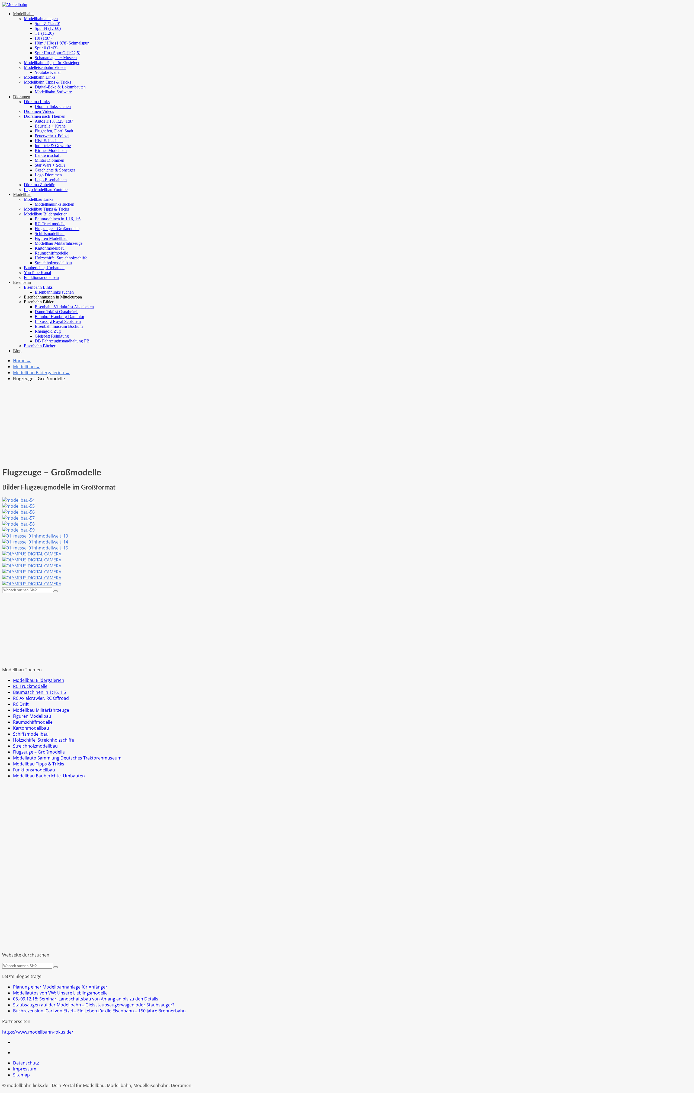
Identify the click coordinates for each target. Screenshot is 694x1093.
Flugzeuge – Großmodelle (57, 228)
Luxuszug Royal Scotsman (58, 321)
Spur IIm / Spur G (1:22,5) (57, 52)
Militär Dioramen (49, 160)
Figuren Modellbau (51, 238)
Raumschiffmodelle (51, 253)
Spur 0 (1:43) (46, 48)
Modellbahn (23, 13)
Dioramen (21, 96)
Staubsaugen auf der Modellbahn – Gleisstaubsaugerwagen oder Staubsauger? (93, 1005)
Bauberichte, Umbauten (44, 267)
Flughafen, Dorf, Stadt (54, 131)
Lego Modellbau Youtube (46, 189)
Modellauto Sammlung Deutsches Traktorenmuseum (67, 758)
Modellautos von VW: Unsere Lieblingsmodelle (60, 993)
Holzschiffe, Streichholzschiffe (61, 258)
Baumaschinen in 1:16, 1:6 (58, 219)
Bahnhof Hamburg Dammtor (59, 316)
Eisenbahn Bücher (39, 346)
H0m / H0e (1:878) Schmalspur (62, 43)
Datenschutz (26, 1063)
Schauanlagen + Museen (56, 57)
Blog (17, 350)
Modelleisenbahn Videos (45, 67)
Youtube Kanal (47, 72)
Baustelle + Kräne (50, 126)
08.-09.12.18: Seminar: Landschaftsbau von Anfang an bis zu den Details (85, 999)
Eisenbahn (22, 282)
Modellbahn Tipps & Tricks (47, 82)
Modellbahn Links (39, 77)
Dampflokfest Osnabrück (56, 311)
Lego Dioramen (48, 175)
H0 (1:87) (43, 38)
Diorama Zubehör (39, 184)
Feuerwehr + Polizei (52, 136)
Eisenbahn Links (38, 287)
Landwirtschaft (47, 155)
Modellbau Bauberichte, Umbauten (49, 776)
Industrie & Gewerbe (53, 145)
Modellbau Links (38, 199)
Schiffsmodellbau (50, 233)
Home (22, 361)
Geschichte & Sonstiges (55, 170)
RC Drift (21, 704)
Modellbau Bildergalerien (46, 214)
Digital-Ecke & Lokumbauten (60, 87)
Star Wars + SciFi (50, 165)
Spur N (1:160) (48, 28)
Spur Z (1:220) (47, 23)
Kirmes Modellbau (51, 150)
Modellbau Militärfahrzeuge (58, 243)
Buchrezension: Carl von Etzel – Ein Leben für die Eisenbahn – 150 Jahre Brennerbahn (99, 1011)
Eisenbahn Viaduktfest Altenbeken (64, 306)
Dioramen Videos (39, 111)
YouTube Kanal (37, 272)
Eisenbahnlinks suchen (54, 292)
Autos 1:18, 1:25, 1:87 (54, 121)
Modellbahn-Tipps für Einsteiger (51, 62)
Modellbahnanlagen (41, 18)
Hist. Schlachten (49, 140)
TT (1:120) (44, 33)
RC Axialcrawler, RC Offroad (41, 698)
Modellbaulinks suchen (54, 204)
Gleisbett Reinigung (52, 336)
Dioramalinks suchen (53, 106)
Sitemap (21, 1075)
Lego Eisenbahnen (51, 179)
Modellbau (22, 194)
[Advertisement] (347, 424)
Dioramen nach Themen (44, 116)
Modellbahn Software (53, 92)
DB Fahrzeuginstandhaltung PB (62, 341)
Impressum (24, 1069)
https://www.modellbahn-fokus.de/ (37, 1032)
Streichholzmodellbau (53, 262)
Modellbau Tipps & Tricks (46, 209)
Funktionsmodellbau (41, 277)
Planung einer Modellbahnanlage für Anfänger (60, 987)
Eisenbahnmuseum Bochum (59, 326)
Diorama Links (37, 101)
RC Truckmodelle (50, 223)
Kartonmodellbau (50, 248)
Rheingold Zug (48, 331)
